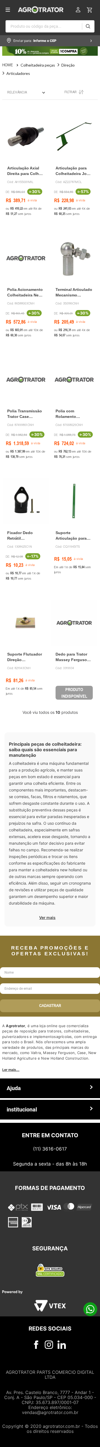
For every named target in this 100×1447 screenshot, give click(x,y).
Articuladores (18, 73)
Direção (68, 65)
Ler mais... (10, 1070)
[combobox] (50, 26)
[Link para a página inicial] (11, 65)
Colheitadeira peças (38, 65)
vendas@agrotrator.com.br (50, 1412)
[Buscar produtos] (88, 26)
